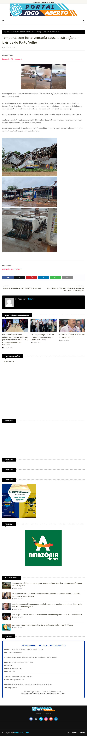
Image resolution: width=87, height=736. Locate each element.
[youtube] (51, 719)
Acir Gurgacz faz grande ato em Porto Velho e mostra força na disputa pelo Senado (42, 337)
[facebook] (31, 719)
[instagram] (46, 719)
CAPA (68, 733)
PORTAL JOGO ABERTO (21, 733)
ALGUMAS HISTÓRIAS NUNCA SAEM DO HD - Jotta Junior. (72, 336)
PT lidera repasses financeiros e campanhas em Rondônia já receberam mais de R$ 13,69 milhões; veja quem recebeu (46, 595)
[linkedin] (56, 719)
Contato (74, 733)
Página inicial (8, 32)
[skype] (41, 719)
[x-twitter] (36, 719)
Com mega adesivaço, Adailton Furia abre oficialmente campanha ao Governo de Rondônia (47, 615)
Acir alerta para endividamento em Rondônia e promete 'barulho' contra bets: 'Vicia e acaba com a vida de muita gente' (47, 605)
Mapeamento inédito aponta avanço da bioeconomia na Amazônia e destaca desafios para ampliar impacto (47, 584)
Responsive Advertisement (12, 59)
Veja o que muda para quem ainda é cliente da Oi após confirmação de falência (42, 625)
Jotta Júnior (30, 299)
